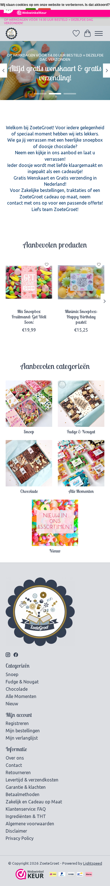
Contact (14, 765)
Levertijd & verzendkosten (32, 779)
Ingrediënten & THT (26, 816)
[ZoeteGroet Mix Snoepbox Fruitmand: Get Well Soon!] (29, 282)
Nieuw (54, 551)
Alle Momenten (81, 491)
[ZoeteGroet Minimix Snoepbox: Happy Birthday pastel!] (81, 282)
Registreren (17, 723)
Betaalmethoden (22, 794)
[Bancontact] (79, 874)
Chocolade (29, 491)
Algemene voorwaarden (30, 823)
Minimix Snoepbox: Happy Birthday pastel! (81, 317)
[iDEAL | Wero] (52, 874)
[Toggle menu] (98, 33)
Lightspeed (92, 863)
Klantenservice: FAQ (26, 809)
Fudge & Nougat (81, 431)
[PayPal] (62, 874)
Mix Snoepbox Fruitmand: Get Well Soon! (29, 317)
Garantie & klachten (26, 787)
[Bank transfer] (71, 874)
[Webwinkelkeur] (30, 877)
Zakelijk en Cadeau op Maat (34, 801)
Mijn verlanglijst (22, 737)
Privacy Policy (20, 838)
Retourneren (18, 772)
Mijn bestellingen (23, 730)
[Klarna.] (88, 874)
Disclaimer (16, 830)
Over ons (15, 757)
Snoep (29, 431)
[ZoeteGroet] (11, 33)
